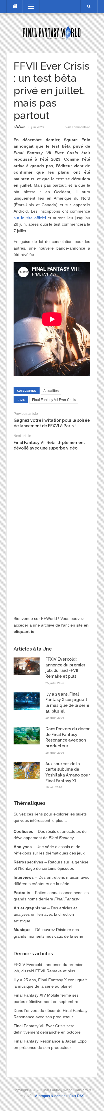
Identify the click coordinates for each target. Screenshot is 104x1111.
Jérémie (19, 127)
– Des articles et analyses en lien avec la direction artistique (45, 914)
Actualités (51, 391)
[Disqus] (52, 528)
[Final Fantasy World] (52, 32)
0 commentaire (79, 127)
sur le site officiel (30, 217)
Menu (28, 6)
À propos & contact (51, 1096)
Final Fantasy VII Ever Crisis (54, 400)
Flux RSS (76, 1096)
